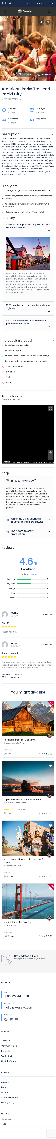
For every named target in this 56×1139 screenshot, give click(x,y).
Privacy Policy (7, 1102)
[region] (28, 434)
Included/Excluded (17, 341)
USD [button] (50, 3)
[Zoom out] (50, 457)
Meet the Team (8, 1061)
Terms (40, 462)
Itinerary (8, 218)
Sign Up (40, 3)
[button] (49, 11)
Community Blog (9, 1046)
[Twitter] (11, 1019)
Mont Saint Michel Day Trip (18, 922)
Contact (5, 1092)
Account (5, 1082)
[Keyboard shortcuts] (14, 463)
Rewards (5, 1051)
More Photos (46, 74)
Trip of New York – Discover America (23, 799)
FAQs (6, 473)
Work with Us (7, 1056)
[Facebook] (6, 1019)
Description (10, 134)
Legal (3, 1087)
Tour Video (27, 74)
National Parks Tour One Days (19, 739)
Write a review (9, 677)
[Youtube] (16, 1019)
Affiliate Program (9, 1097)
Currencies (6, 1119)
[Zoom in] (50, 452)
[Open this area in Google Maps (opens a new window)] (6, 462)
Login (29, 3)
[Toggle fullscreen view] (50, 408)
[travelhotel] (49, 736)
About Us (5, 1040)
